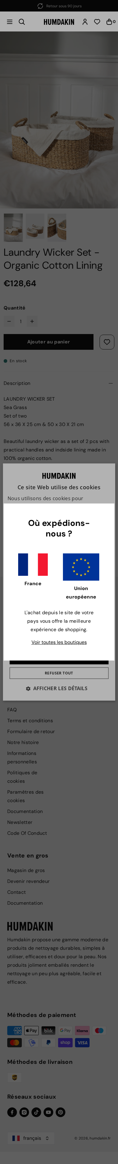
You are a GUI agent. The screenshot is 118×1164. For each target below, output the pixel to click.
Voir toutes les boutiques (59, 642)
